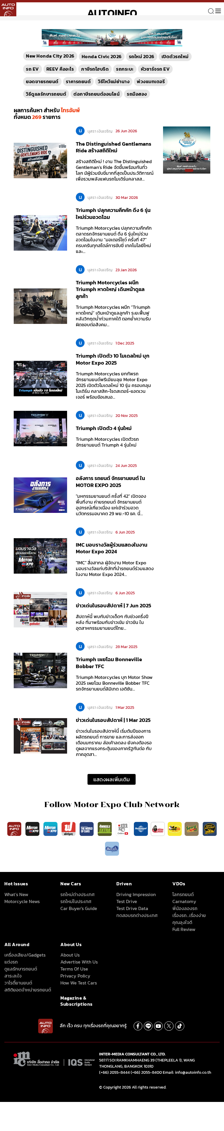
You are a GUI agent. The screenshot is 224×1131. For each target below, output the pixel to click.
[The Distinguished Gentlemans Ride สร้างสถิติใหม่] (40, 160)
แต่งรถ (11, 961)
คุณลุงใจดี (182, 922)
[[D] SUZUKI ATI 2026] (186, 149)
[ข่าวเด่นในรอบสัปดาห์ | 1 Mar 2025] (40, 735)
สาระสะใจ (13, 975)
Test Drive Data (132, 908)
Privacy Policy (75, 975)
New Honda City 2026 (50, 55)
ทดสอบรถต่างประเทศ (137, 915)
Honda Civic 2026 (102, 56)
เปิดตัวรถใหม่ (175, 56)
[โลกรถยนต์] (140, 828)
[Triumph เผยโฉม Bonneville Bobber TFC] (40, 670)
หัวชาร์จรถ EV (155, 68)
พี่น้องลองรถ (184, 908)
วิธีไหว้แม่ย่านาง (114, 81)
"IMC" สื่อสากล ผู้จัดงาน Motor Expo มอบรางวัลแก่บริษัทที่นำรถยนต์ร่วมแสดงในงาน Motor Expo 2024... (115, 568)
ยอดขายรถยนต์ (42, 81)
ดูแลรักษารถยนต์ (20, 968)
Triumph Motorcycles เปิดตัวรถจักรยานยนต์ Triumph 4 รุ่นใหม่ (107, 442)
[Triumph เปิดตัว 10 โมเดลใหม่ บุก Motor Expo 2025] (40, 378)
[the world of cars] (87, 828)
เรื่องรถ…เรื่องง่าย (189, 915)
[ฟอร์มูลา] (69, 828)
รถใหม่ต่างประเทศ (77, 894)
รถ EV (32, 68)
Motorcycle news (22, 901)
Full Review (183, 929)
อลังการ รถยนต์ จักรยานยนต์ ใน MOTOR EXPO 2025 (110, 481)
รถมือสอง (137, 93)
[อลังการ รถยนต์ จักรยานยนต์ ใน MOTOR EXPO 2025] (40, 495)
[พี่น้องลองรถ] (157, 828)
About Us (70, 954)
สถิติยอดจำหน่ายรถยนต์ (27, 989)
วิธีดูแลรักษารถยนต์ (46, 93)
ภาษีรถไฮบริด (95, 68)
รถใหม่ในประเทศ (75, 901)
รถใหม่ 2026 (141, 56)
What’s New (16, 894)
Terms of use (74, 968)
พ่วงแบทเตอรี (151, 81)
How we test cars (78, 982)
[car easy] (174, 828)
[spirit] (192, 828)
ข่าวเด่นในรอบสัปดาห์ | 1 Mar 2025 (113, 720)
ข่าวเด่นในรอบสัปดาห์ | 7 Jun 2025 (113, 605)
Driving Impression (136, 894)
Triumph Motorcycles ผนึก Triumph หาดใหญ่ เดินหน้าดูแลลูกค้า (110, 289)
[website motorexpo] (51, 828)
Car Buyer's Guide (78, 908)
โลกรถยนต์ (183, 894)
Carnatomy (184, 901)
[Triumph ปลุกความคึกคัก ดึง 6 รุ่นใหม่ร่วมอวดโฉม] (40, 232)
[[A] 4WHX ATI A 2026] (112, 37)
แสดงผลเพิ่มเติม (111, 779)
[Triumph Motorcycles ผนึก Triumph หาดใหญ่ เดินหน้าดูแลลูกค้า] (40, 306)
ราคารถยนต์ (78, 81)
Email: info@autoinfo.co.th (187, 1072)
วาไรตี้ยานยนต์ (18, 982)
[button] (109, 43)
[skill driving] (209, 828)
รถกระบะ (125, 68)
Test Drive (126, 901)
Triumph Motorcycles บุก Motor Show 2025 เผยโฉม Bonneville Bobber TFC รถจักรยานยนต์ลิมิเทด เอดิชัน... (114, 683)
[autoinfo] (8, 8)
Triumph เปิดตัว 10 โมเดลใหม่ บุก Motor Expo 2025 (112, 359)
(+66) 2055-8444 (114, 1072)
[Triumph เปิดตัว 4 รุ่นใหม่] (40, 428)
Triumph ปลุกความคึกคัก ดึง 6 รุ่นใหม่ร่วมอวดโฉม (113, 213)
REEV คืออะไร (60, 68)
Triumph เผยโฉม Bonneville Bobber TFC (109, 662)
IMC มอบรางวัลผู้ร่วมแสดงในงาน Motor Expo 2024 (111, 548)
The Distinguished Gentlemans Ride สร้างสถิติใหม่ (113, 147)
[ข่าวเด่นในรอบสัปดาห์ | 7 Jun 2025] (40, 609)
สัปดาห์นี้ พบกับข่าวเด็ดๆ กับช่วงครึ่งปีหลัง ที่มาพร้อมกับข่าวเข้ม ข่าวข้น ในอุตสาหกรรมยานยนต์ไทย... (112, 622)
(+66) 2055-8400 (146, 1072)
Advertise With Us (79, 961)
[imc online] (123, 828)
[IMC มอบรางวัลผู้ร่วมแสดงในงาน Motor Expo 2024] (40, 555)
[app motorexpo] (33, 828)
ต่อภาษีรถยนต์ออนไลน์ (97, 93)
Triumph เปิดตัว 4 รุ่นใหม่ (104, 428)
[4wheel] (105, 828)
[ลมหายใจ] (112, 848)
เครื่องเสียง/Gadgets (25, 954)
